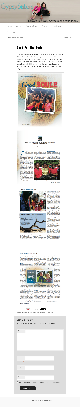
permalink (50, 312)
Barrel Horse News (24, 57)
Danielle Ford (54, 61)
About (18, 26)
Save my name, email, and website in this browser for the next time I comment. (39, 382)
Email (21, 368)
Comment (21, 331)
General (32, 312)
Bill (46, 61)
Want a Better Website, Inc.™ (43, 403)
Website (20, 377)
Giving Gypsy (12, 32)
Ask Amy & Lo (31, 26)
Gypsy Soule (21, 54)
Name (21, 358)
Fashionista (57, 26)
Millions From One (35, 64)
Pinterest (45, 26)
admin (37, 312)
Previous (65, 37)
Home (9, 26)
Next (72, 37)
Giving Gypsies (39, 57)
